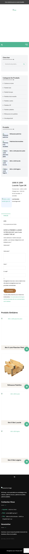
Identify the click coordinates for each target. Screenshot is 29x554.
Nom (5, 264)
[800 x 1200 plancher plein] (14, 330)
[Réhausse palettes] (14, 367)
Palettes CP (7, 105)
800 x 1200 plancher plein (17, 151)
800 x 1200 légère (15, 169)
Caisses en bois (9, 83)
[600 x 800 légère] (14, 442)
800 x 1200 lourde (15, 161)
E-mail (6, 271)
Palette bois (7, 87)
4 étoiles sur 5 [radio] (11, 248)
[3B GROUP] (14, 10)
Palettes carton (8, 101)
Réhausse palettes (15, 134)
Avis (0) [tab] (6, 215)
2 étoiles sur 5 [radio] (7, 248)
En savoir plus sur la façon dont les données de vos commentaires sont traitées (14, 299)
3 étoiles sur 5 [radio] (9, 248)
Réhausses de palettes (11, 114)
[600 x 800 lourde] (14, 405)
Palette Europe (8, 92)
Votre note (7, 245)
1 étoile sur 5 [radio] (4, 248)
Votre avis (7, 251)
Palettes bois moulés (10, 96)
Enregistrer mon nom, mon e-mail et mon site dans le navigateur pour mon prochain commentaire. (14, 283)
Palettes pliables (9, 109)
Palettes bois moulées (16, 141)
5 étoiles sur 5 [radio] (13, 248)
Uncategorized (8, 118)
